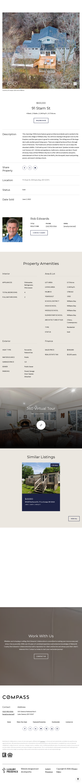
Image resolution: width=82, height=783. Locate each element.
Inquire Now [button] (41, 120)
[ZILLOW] (52, 729)
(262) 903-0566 (51, 226)
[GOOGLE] (46, 729)
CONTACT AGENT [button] (39, 233)
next (15, 83)
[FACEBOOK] (25, 729)
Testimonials (56, 722)
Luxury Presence (49, 770)
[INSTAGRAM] (30, 729)
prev (9, 83)
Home (9, 722)
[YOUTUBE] (41, 729)
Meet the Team (22, 722)
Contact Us (69, 722)
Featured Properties (39, 722)
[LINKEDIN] (36, 729)
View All (74, 518)
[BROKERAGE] (57, 729)
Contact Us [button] (41, 656)
